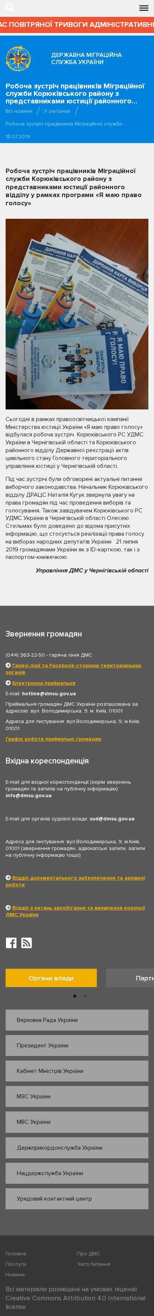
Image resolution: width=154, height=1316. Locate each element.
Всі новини (19, 111)
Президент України (42, 1045)
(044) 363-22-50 (25, 655)
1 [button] (74, 996)
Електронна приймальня (44, 683)
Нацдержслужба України (50, 1173)
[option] (56, 980)
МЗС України (33, 1096)
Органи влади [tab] (51, 978)
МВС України (33, 1122)
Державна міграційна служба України (86, 58)
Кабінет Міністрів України (50, 1071)
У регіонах (57, 111)
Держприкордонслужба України (59, 1148)
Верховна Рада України (47, 1020)
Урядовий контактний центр (54, 1198)
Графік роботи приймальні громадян (53, 739)
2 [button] (85, 996)
